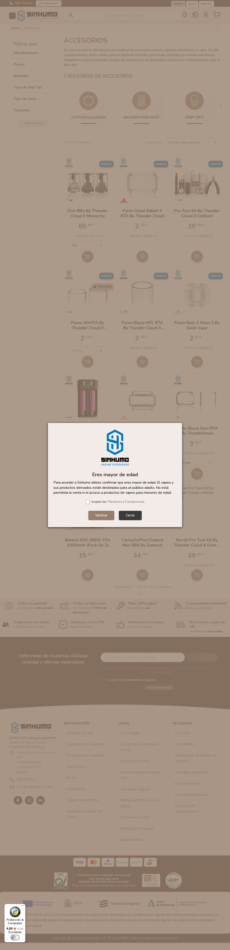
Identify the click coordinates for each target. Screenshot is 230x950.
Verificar (101, 515)
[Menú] (22, 906)
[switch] (15, 937)
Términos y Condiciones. (126, 502)
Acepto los (118, 502)
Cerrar (130, 515)
